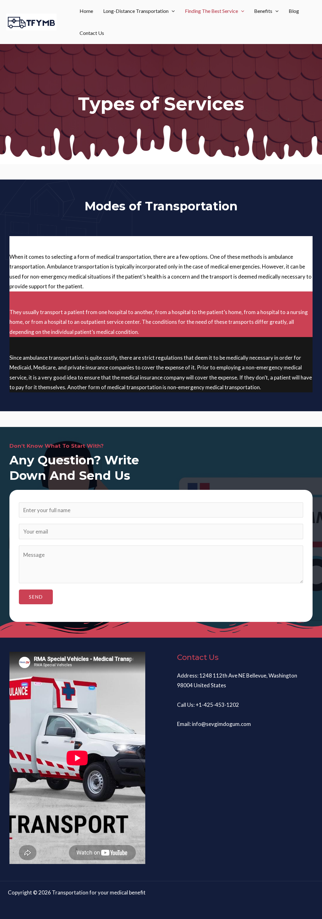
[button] (172, 11)
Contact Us (92, 33)
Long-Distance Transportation (136, 11)
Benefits (263, 11)
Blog (294, 11)
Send (36, 597)
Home (86, 11)
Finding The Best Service (211, 11)
